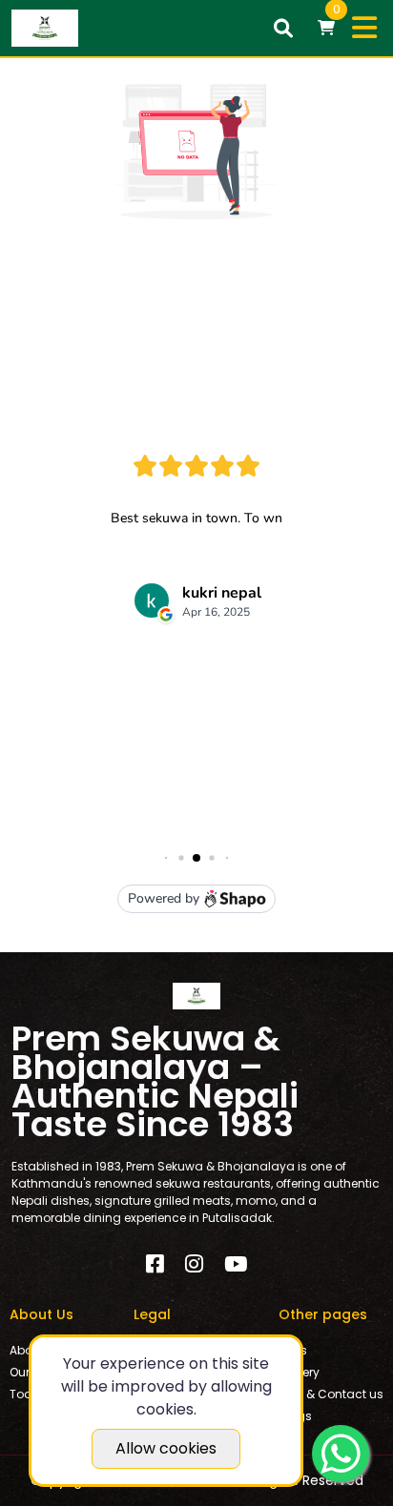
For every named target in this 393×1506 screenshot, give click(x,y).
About (27, 1350)
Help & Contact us (331, 1394)
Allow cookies (166, 1448)
